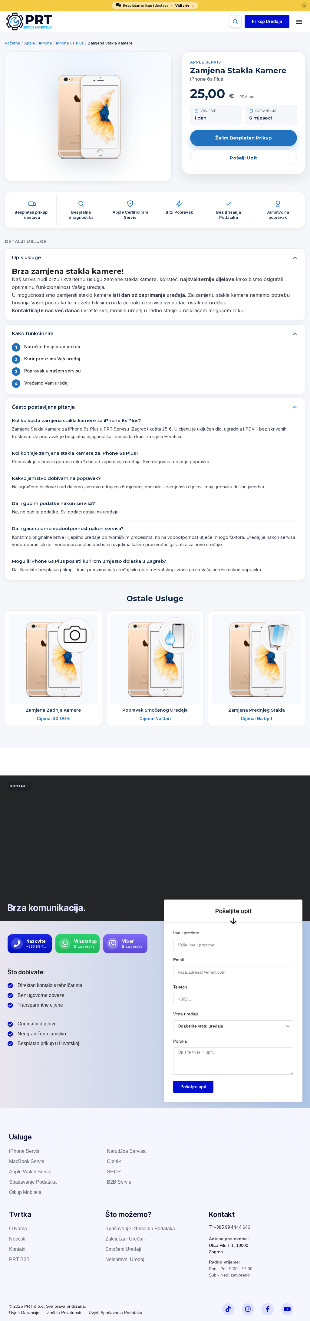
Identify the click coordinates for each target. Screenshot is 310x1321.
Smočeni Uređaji (123, 1249)
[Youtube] (287, 1309)
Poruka (180, 1041)
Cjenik (114, 1161)
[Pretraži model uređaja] (235, 21)
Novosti (17, 1238)
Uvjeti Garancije (24, 1312)
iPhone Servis (24, 1151)
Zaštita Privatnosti (64, 1312)
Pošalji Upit (243, 158)
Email (178, 959)
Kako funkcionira (33, 333)
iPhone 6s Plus (70, 43)
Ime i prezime (186, 932)
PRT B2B (19, 1259)
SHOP (114, 1171)
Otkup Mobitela (25, 1192)
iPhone (45, 43)
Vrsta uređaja (186, 1013)
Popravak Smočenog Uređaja (155, 710)
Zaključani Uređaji (125, 1238)
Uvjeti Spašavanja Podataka (115, 1312)
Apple (29, 43)
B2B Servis (119, 1182)
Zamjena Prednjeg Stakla (256, 710)
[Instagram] (248, 1309)
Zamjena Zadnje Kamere (53, 710)
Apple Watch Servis (30, 1171)
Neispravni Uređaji (125, 1259)
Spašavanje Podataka (33, 1182)
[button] (267, 21)
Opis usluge (26, 258)
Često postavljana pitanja (43, 407)
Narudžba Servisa (126, 1151)
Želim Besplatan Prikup (243, 138)
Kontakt (17, 1249)
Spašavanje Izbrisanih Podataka (140, 1228)
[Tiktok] (228, 1309)
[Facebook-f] (268, 1309)
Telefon (180, 987)
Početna (12, 43)
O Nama (18, 1228)
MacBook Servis (26, 1161)
